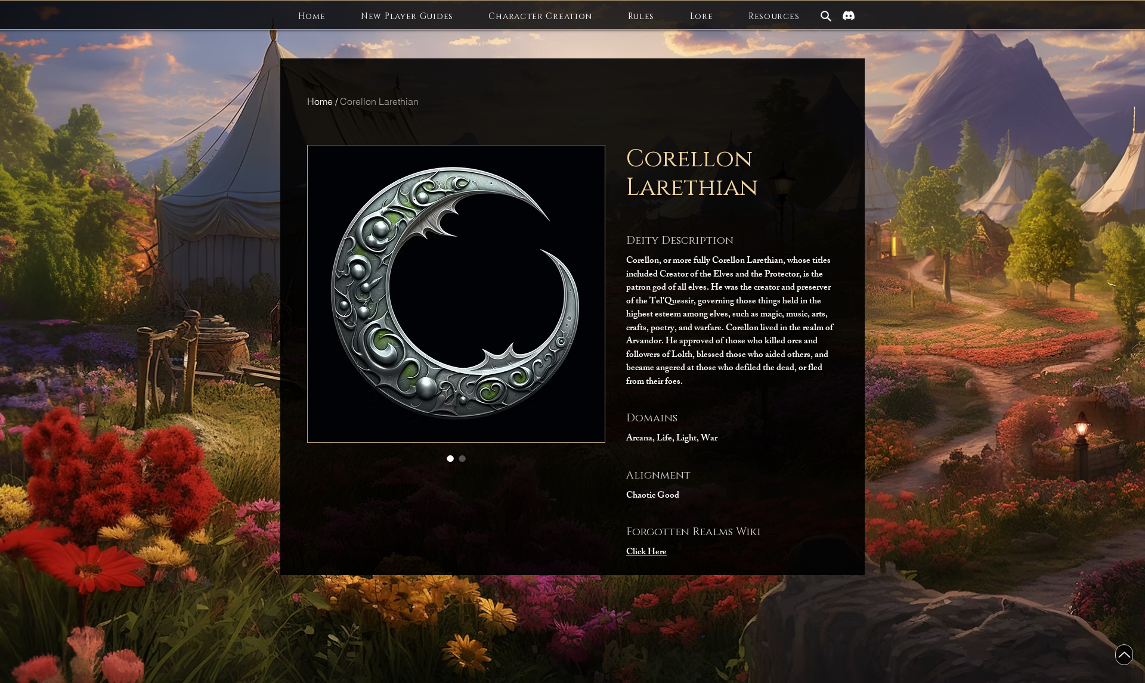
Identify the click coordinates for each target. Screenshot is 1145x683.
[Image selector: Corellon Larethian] (450, 458)
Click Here (646, 553)
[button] (406, 16)
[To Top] (1124, 654)
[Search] (826, 15)
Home (320, 101)
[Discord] (848, 15)
